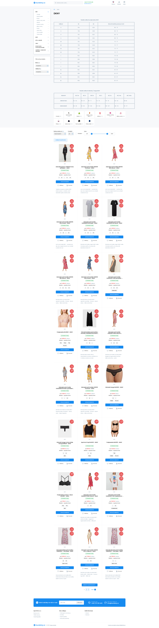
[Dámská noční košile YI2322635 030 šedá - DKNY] (90, 208)
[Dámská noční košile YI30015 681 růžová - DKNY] (65, 263)
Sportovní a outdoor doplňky (39, 47)
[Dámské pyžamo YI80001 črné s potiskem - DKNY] (65, 153)
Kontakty (62, 614)
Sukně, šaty (39, 30)
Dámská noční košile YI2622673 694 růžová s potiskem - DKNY (114, 332)
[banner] (42, 3)
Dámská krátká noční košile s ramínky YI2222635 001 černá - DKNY (89, 332)
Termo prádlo (40, 32)
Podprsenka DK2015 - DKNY (114, 442)
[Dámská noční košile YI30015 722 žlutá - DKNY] (90, 373)
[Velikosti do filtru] (42, 72)
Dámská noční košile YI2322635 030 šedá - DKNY (89, 222)
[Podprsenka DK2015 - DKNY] (114, 429)
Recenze (87, 614)
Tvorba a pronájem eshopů (114, 625)
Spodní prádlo (40, 16)
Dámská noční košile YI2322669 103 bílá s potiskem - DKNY (65, 388)
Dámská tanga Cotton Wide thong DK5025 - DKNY (65, 443)
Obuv (36, 43)
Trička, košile (39, 34)
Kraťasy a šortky (40, 24)
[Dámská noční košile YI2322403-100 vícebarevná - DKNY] (114, 481)
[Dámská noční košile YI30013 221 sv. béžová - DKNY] (90, 536)
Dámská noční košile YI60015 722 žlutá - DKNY (89, 167)
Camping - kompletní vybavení (40, 50)
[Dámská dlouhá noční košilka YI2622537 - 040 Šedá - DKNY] (114, 536)
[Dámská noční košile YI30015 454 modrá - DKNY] (90, 263)
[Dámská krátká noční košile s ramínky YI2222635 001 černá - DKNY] (90, 318)
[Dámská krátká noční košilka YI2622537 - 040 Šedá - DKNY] (65, 536)
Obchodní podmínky (64, 618)
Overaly (38, 14)
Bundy (38, 18)
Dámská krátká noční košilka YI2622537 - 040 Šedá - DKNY (64, 550)
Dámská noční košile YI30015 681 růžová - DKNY (65, 277)
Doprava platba (63, 616)
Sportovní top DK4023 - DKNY (89, 442)
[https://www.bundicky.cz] (54, 9)
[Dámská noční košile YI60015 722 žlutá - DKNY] (90, 153)
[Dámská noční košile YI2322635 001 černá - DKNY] (114, 208)
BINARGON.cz (122, 625)
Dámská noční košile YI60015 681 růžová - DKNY (114, 167)
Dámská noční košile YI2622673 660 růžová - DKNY (89, 495)
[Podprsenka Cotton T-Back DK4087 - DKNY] (65, 481)
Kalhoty (38, 22)
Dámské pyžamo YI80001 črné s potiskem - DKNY (65, 167)
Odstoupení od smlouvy (65, 613)
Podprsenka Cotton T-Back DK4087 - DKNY (65, 495)
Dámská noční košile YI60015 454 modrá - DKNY (65, 222)
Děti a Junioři (38, 40)
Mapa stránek (53, 625)
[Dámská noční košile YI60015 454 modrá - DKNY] (65, 208)
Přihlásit (79, 602)
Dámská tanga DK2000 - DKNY (114, 387)
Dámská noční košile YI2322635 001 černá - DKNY (114, 222)
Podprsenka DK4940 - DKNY (65, 332)
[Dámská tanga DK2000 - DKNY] (114, 373)
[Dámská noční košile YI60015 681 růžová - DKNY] (114, 153)
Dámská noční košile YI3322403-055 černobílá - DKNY (114, 277)
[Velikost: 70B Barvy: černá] (114, 436)
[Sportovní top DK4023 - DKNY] (90, 429)
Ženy (36, 11)
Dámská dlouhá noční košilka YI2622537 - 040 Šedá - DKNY (114, 550)
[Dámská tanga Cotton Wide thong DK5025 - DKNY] (65, 429)
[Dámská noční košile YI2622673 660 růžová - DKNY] (90, 481)
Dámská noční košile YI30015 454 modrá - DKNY (89, 277)
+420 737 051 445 (88, 2)
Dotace (87, 613)
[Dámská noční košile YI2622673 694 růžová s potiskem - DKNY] (114, 318)
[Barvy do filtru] (42, 66)
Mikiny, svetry (39, 26)
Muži (36, 37)
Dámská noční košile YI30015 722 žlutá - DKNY (89, 388)
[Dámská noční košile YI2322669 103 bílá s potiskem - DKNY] (65, 373)
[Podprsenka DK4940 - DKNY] (65, 318)
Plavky (38, 28)
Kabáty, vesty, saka (41, 20)
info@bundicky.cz (87, 3)
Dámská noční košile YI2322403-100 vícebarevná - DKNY (114, 495)
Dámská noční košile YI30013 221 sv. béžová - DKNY (89, 550)
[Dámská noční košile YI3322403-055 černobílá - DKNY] (114, 263)
